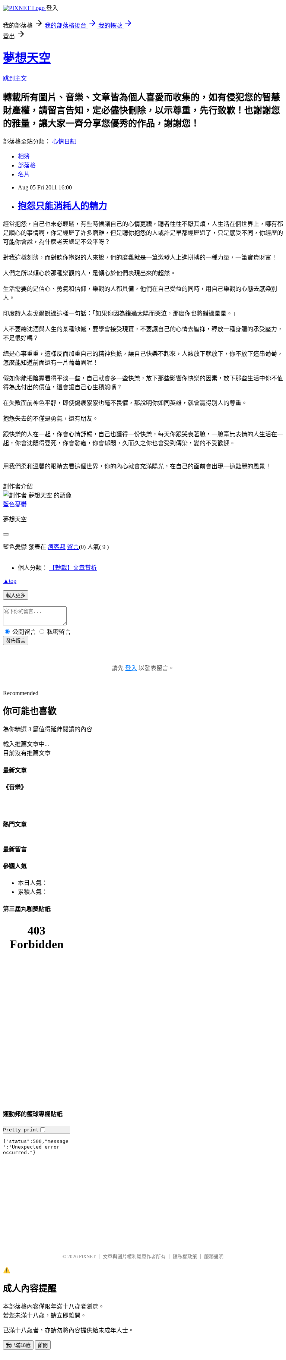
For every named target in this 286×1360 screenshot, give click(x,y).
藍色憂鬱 (15, 504)
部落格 (27, 165)
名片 (24, 174)
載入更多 (15, 595)
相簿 (24, 156)
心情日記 (64, 141)
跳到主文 (15, 78)
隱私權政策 (185, 1256)
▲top (9, 581)
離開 (43, 1345)
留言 (73, 547)
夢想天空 (27, 58)
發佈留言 (15, 641)
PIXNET (87, 1256)
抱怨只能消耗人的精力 (62, 206)
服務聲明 (213, 1256)
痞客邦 (57, 547)
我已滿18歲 (18, 1345)
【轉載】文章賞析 (73, 568)
